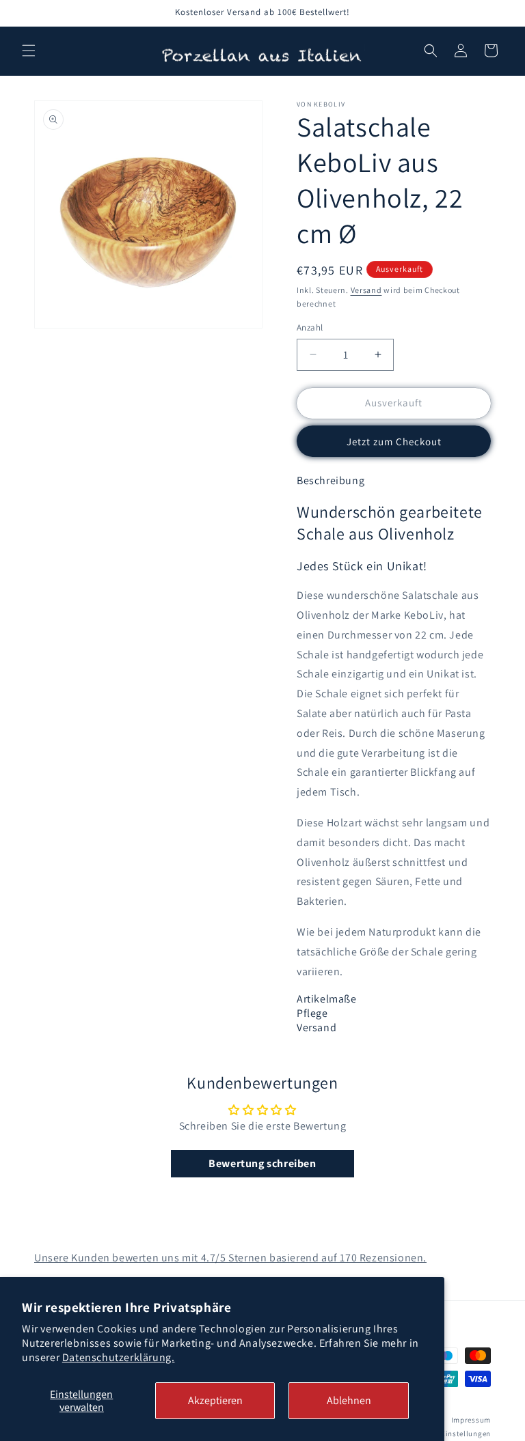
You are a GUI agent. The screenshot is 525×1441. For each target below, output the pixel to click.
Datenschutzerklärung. (118, 1357)
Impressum (471, 1420)
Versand (366, 290)
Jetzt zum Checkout (394, 441)
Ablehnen (349, 1400)
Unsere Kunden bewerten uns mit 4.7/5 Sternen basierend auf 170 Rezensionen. (230, 1257)
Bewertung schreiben (262, 1163)
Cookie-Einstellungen (452, 1433)
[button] (29, 51)
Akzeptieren (215, 1400)
